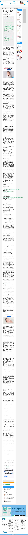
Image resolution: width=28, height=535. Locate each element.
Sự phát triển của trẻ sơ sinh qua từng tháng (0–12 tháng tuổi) (17, 520)
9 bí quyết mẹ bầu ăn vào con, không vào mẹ (17, 527)
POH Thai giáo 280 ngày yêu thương (23, 519)
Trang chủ (3, 8)
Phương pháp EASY (17, 8)
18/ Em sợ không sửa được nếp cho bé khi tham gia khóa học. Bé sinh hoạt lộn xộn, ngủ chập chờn (9, 34)
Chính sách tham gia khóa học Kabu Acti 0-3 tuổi (10, 520)
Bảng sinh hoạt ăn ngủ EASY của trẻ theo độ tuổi (17, 525)
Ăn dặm (19, 45)
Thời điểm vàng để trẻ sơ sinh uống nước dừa (17, 523)
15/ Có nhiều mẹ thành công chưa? (8, 28)
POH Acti (5, 471)
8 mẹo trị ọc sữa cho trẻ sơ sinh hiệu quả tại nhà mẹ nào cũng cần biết (10, 525)
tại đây (12, 211)
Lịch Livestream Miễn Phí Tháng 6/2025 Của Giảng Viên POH (10, 531)
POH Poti (12, 473)
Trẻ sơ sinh (6, 8)
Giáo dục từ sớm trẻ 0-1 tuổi (19, 47)
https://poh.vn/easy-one (6, 283)
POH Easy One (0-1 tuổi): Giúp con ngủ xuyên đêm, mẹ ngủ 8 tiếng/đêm (23, 521)
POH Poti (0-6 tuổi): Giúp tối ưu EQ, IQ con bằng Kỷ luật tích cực (23, 528)
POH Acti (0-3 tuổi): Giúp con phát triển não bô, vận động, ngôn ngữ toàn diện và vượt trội (23, 525)
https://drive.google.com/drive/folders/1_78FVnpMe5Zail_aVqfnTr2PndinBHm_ (13, 197)
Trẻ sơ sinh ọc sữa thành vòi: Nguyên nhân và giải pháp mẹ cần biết (10, 528)
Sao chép (11, 482)
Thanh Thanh (6, 14)
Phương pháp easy (8, 484)
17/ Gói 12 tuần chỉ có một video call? (9, 31)
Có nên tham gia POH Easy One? (11, 8)
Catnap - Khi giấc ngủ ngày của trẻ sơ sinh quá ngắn (17, 529)
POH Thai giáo (5, 476)
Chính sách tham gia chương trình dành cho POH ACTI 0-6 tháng (10, 522)
